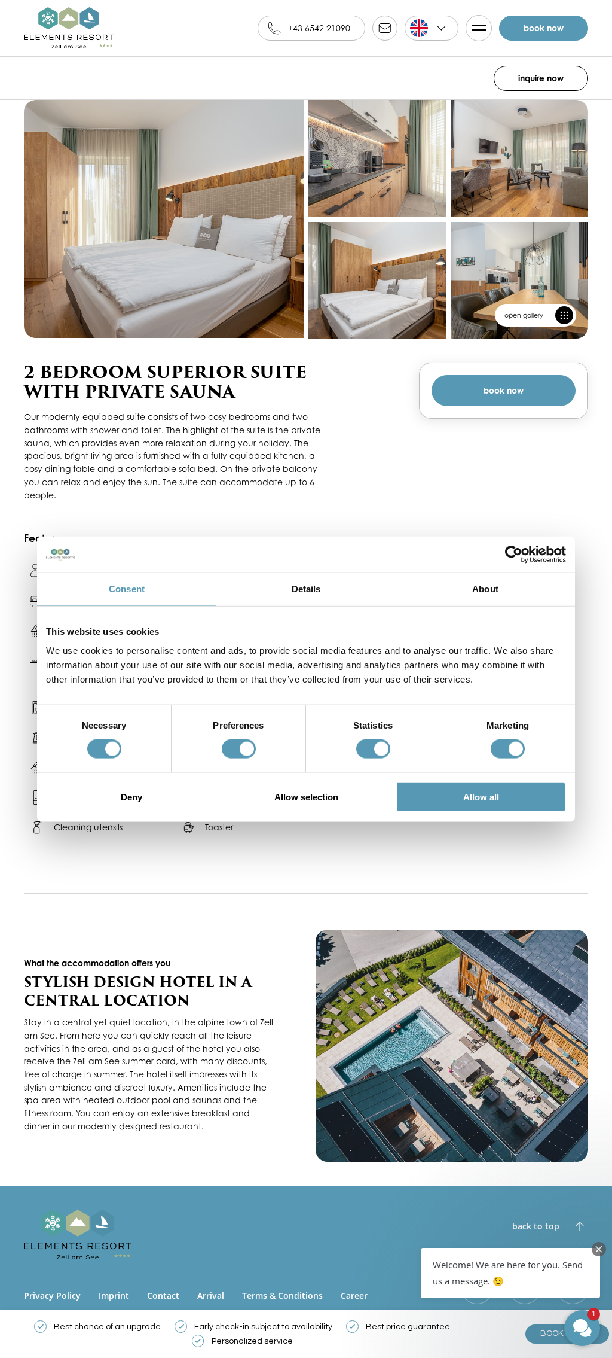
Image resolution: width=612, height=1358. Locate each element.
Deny (131, 796)
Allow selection (306, 796)
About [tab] (485, 589)
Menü (478, 28)
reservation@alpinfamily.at (384, 28)
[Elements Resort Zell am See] (69, 28)
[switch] (239, 749)
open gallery (523, 315)
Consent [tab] (127, 589)
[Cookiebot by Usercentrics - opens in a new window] (513, 555)
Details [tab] (306, 589)
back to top (535, 1226)
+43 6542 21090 (319, 28)
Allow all (481, 796)
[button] (510, 1273)
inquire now (541, 78)
